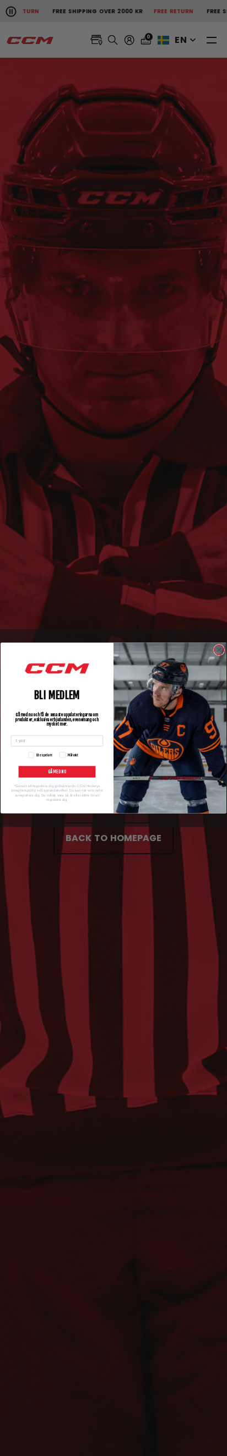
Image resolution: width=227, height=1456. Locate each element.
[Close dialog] (219, 650)
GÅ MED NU (57, 772)
